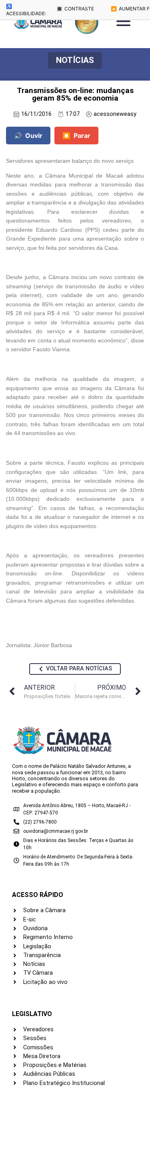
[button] (75, 60)
